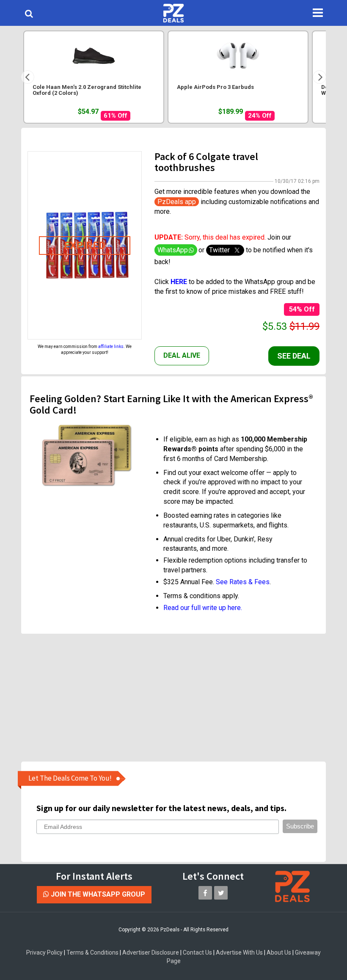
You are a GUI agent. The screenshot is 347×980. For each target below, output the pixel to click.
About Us (279, 952)
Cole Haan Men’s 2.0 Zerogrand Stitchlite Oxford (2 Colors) (87, 90)
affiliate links (111, 346)
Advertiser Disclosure (150, 952)
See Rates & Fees (243, 582)
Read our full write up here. (202, 608)
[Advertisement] (179, 697)
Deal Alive (181, 355)
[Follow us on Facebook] (205, 893)
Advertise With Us (239, 952)
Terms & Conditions (92, 952)
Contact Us (197, 952)
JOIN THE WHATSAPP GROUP (97, 894)
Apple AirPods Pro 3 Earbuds (215, 87)
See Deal (294, 355)
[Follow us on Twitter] (221, 893)
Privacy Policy (44, 952)
